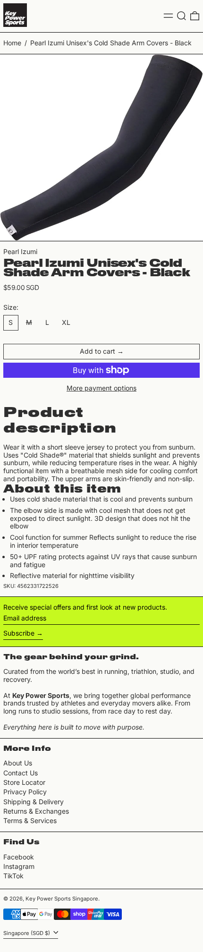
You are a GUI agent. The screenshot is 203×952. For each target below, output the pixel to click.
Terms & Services (30, 820)
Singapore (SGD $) (27, 933)
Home (12, 43)
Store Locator (24, 782)
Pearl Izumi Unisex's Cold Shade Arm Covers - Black (111, 43)
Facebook (18, 857)
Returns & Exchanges (36, 811)
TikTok (13, 876)
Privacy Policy (25, 792)
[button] (181, 16)
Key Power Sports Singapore (61, 898)
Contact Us (20, 773)
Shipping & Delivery (33, 802)
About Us (17, 763)
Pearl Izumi (20, 251)
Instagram (18, 866)
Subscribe (18, 633)
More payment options (101, 388)
